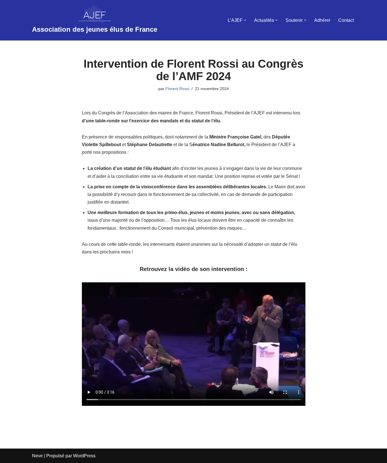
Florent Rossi (177, 88)
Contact (346, 20)
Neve (37, 455)
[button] (245, 20)
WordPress (84, 455)
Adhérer (322, 20)
